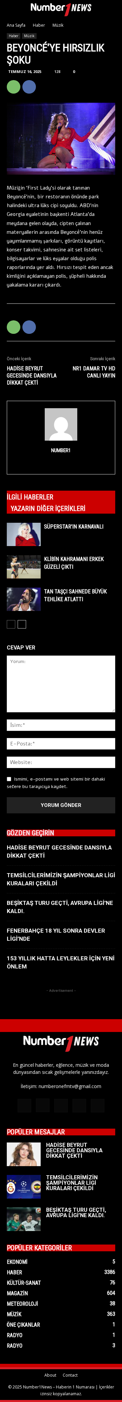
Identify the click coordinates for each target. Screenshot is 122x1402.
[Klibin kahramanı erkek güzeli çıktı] (24, 567)
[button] (11, 9)
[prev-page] (11, 624)
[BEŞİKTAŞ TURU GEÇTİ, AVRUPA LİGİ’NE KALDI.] (24, 1219)
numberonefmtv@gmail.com (70, 1086)
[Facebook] (29, 87)
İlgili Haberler (30, 497)
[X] (45, 87)
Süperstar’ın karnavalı (73, 526)
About (50, 1375)
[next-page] (22, 624)
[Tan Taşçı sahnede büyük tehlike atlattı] (24, 599)
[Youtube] (97, 1105)
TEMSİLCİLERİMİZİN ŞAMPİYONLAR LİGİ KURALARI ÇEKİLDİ (72, 1182)
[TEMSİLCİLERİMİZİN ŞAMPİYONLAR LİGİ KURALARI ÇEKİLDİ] (24, 1187)
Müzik (58, 25)
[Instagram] (61, 465)
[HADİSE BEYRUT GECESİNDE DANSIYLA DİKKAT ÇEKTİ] (24, 1154)
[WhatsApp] (13, 87)
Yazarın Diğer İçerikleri (48, 509)
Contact (70, 1375)
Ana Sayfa (16, 25)
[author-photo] (61, 441)
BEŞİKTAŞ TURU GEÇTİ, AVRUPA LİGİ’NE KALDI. (76, 1213)
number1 (61, 450)
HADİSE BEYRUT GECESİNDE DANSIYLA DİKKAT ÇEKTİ (32, 375)
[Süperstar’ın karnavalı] (24, 534)
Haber (39, 25)
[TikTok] (61, 1105)
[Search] (112, 9)
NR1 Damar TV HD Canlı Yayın (94, 372)
